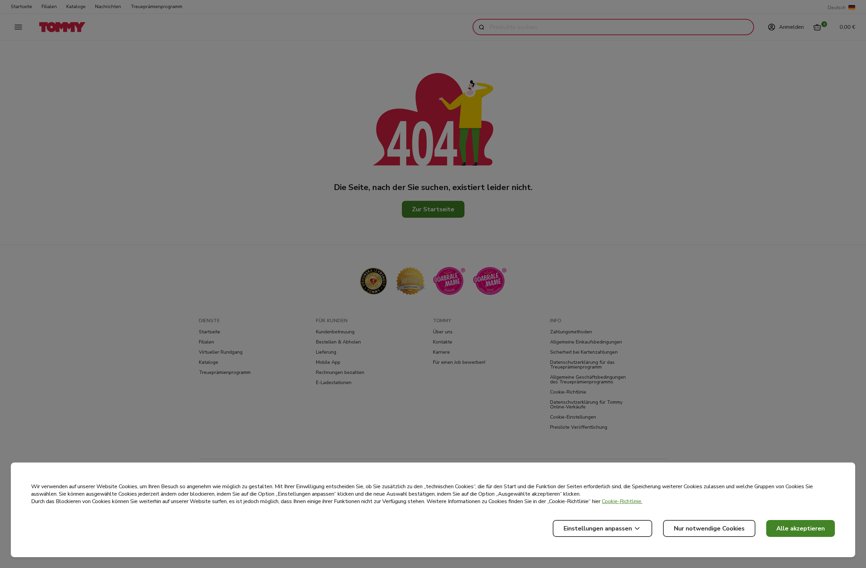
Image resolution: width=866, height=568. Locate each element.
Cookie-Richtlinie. (622, 501)
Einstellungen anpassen (598, 528)
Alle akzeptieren (800, 528)
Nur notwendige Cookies (709, 528)
